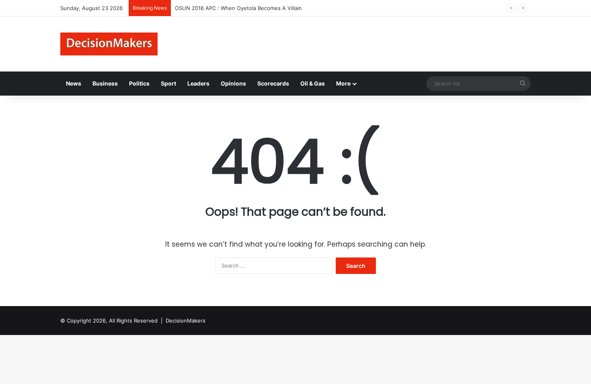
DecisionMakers (185, 320)
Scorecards (273, 83)
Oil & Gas (312, 83)
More (343, 83)
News (73, 83)
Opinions (233, 83)
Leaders (198, 83)
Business (105, 83)
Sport (168, 83)
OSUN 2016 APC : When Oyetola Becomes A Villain (238, 8)
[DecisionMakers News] (109, 44)
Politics (139, 83)
